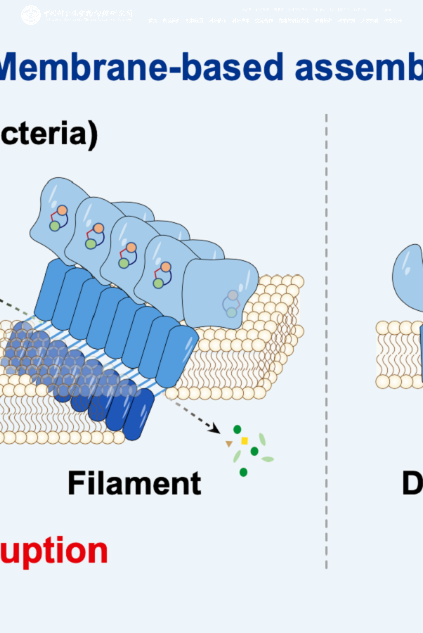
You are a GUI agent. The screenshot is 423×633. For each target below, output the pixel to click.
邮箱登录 (262, 10)
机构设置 (195, 20)
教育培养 (323, 20)
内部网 (247, 10)
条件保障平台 (298, 10)
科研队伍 (218, 20)
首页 (152, 20)
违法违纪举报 (340, 10)
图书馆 (279, 10)
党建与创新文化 (293, 20)
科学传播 (347, 20)
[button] (374, 623)
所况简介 (171, 20)
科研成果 (241, 20)
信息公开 (393, 20)
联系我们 (360, 10)
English (386, 10)
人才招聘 (370, 20)
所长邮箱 (319, 10)
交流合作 (264, 20)
